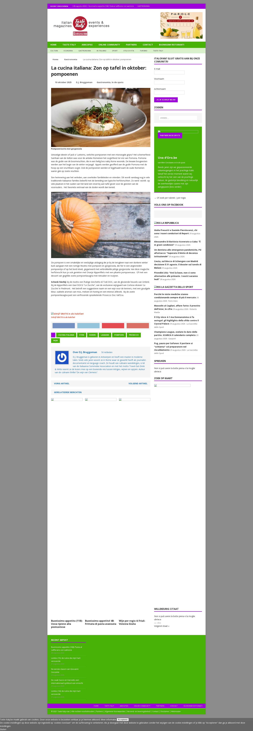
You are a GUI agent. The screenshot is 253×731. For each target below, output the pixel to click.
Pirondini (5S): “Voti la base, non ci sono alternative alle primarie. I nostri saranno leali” (176, 276)
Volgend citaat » (161, 626)
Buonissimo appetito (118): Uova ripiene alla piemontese (66, 624)
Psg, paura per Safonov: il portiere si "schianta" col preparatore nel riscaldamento (173, 346)
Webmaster (176, 711)
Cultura (54, 51)
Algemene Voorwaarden (115, 711)
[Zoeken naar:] (178, 117)
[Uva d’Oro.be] (178, 152)
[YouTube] (203, 6)
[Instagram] (197, 6)
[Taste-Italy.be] (126, 25)
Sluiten (3, 729)
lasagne (105, 335)
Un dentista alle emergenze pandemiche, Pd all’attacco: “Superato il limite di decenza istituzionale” (177, 253)
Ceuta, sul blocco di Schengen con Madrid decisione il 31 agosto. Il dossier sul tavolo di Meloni (177, 264)
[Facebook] (191, 6)
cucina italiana (66, 335)
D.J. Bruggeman (84, 82)
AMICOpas (87, 44)
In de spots (117, 82)
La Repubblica (170, 223)
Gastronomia (84, 51)
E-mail (157, 68)
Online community (109, 44)
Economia (68, 51)
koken (92, 335)
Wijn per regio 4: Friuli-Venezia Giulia (132, 622)
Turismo (143, 51)
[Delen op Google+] (138, 325)
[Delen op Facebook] (64, 325)
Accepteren (123, 720)
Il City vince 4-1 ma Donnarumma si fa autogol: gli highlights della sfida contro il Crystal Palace (176, 320)
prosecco (134, 335)
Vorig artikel (61, 383)
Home (53, 44)
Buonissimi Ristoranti (171, 44)
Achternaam (160, 88)
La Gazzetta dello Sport (177, 287)
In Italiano (101, 51)
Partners (131, 44)
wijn (55, 340)
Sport (115, 51)
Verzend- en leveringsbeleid (138, 711)
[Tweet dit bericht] (88, 325)
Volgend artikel (138, 383)
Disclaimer (164, 711)
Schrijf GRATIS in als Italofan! (63, 317)
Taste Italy (69, 44)
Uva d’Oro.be (167, 158)
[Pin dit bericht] (113, 325)
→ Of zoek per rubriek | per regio (170, 197)
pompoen (119, 335)
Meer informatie (108, 719)
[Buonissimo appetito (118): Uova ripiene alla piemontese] (67, 616)
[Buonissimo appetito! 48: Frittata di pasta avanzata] (101, 616)
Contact (148, 44)
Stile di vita (128, 51)
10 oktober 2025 (63, 82)
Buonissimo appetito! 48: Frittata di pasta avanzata (100, 622)
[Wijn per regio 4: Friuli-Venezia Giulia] (134, 616)
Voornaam (159, 78)
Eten (81, 335)
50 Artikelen (106, 352)
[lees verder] (175, 186)
